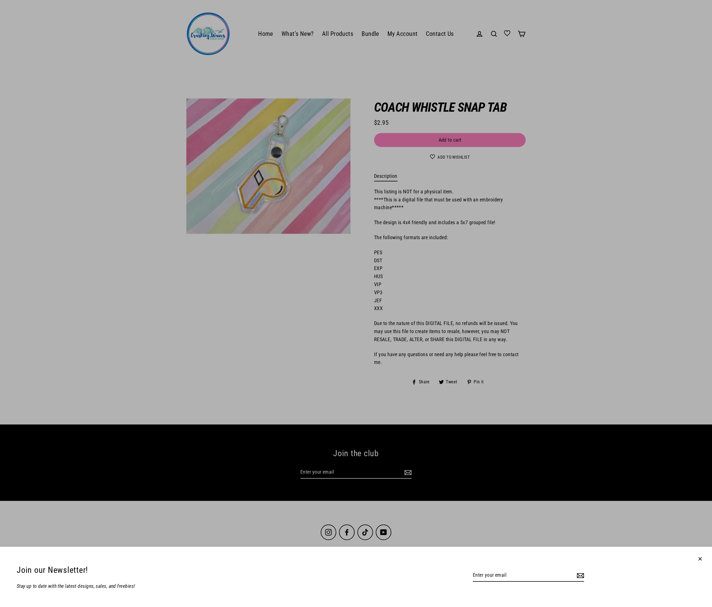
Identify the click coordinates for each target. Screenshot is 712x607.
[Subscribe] (579, 575)
